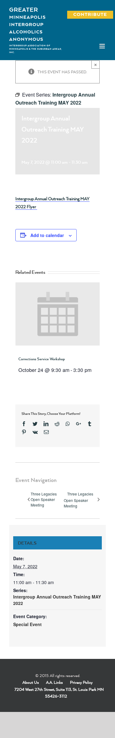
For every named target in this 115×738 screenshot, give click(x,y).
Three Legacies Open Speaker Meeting (44, 499)
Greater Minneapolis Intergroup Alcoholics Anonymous (27, 24)
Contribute (86, 14)
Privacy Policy (81, 682)
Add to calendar (47, 235)
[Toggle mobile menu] (102, 46)
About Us (30, 682)
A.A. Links (54, 682)
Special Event (27, 624)
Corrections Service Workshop (41, 358)
